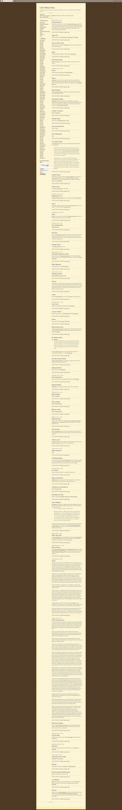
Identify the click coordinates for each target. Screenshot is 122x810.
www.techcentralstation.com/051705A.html (70, 150)
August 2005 (42, 48)
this (65, 379)
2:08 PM (61, 56)
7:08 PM (61, 291)
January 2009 (42, 96)
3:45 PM (61, 474)
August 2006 (42, 66)
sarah (68, 120)
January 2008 (42, 85)
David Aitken (46, 15)
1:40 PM (61, 334)
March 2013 (42, 147)
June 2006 (41, 63)
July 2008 (41, 89)
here (62, 72)
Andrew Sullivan (58, 411)
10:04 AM (61, 183)
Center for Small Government (59, 549)
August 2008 (42, 91)
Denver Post (56, 143)
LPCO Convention (67, 460)
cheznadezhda (75, 313)
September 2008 (42, 92)
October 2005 (42, 51)
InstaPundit (58, 331)
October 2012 (42, 146)
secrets (62, 321)
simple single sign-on (61, 234)
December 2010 (42, 114)
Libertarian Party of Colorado (61, 725)
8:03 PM (61, 308)
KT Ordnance (54, 504)
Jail (80, 792)
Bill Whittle (54, 386)
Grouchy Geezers (57, 246)
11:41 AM (61, 123)
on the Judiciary (55, 339)
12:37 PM (61, 730)
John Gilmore (58, 296)
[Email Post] (68, 32)
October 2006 (42, 69)
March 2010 (42, 108)
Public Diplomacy (65, 266)
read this (75, 747)
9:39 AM (61, 191)
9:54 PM (61, 229)
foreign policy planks (72, 216)
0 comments (65, 32)
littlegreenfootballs (69, 72)
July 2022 (41, 156)
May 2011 (41, 121)
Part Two (57, 360)
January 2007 (42, 73)
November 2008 (42, 95)
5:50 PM (61, 249)
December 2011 (42, 131)
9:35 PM (61, 86)
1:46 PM (61, 65)
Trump (41, 35)
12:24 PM (61, 364)
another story (62, 422)
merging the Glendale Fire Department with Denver (67, 793)
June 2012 (41, 140)
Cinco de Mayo (70, 737)
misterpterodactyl (67, 207)
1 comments (65, 65)
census (70, 296)
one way (57, 61)
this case (54, 441)
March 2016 (42, 150)
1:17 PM (61, 355)
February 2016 (42, 149)
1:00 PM (61, 115)
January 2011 (42, 115)
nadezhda (72, 305)
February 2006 (42, 57)
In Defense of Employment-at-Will (58, 198)
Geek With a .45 (55, 479)
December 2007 (42, 83)
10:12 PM (61, 381)
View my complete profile (44, 17)
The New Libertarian (72, 24)
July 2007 (41, 82)
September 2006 (42, 67)
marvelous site (58, 351)
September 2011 (42, 127)
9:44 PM (61, 761)
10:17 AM (61, 171)
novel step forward (78, 537)
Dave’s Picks (60, 758)
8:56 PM (61, 200)
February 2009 (42, 98)
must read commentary (58, 92)
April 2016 (41, 152)
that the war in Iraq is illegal (67, 37)
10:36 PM (61, 220)
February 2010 (42, 107)
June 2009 (41, 104)
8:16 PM (61, 436)
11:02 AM (61, 130)
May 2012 (41, 139)
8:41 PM (61, 426)
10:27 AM (61, 138)
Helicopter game (62, 120)
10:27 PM (61, 261)
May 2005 (41, 44)
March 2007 (42, 76)
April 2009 (41, 101)
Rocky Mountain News (61, 550)
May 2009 (41, 102)
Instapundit (60, 180)
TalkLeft (76, 37)
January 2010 (42, 105)
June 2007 (41, 80)
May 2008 (41, 88)
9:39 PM (61, 406)
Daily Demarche (57, 537)
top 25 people (72, 205)
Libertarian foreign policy (65, 255)
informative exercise (71, 549)
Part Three (61, 360)
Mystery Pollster (74, 496)
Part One (53, 360)
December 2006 (42, 72)
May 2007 (41, 79)
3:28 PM (61, 465)
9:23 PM (61, 241)
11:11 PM (61, 278)
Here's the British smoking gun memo (59, 275)
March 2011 (42, 118)
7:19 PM (61, 445)
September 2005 (42, 50)
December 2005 (42, 54)
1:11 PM (61, 299)
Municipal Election (63, 792)
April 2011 (41, 120)
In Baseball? (54, 758)
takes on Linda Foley (70, 176)
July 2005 (41, 47)
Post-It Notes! (65, 313)
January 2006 (42, 56)
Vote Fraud (42, 34)
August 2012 (42, 143)
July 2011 (41, 124)
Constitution (42, 28)
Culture (41, 32)
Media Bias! (63, 369)
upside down (73, 54)
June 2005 (41, 45)
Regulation (41, 25)
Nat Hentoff (54, 101)
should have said (59, 329)
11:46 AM (61, 491)
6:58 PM (61, 32)
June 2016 (41, 153)
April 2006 (41, 60)
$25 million (66, 45)
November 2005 (42, 53)
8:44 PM (61, 209)
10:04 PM (61, 398)
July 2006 (41, 64)
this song (53, 443)
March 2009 (42, 99)
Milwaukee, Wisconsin (64, 496)
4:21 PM (61, 776)
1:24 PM (61, 787)
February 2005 (42, 40)
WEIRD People (42, 22)
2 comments (65, 299)
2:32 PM (61, 107)
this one (58, 443)
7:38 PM (61, 316)
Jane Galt (67, 321)
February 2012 (42, 134)
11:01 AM (61, 372)
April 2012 (41, 137)
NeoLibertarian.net (55, 227)
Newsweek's (66, 420)
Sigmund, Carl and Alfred (63, 105)
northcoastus (57, 112)
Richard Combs (58, 489)
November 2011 (42, 130)
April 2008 (41, 86)
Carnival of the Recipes (58, 188)
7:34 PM (61, 741)
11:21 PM (61, 542)
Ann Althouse (69, 353)
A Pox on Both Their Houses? (45, 31)
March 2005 (42, 41)
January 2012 (42, 133)
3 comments (65, 291)
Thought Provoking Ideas (44, 24)
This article (54, 80)
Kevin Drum (76, 379)
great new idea (57, 431)
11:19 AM (61, 499)
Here (53, 112)
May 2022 (41, 155)
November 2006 (42, 70)
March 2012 (42, 136)
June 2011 (41, 123)
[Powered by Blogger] (43, 174)
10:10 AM (61, 530)
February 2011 (42, 117)
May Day (65, 766)
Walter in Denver (58, 403)
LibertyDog (79, 198)
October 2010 (42, 111)
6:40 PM (61, 389)
